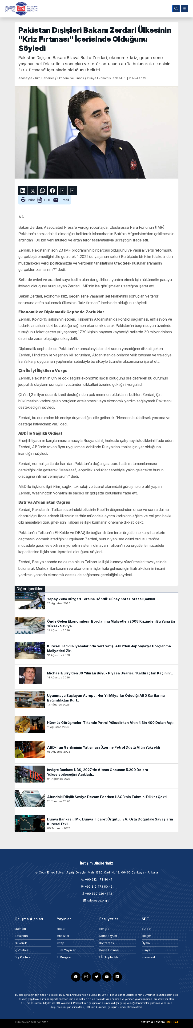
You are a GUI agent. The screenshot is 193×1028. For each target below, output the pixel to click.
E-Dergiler (64, 957)
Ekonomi (21, 928)
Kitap (60, 943)
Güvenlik (21, 943)
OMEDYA (171, 1022)
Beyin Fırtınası (109, 950)
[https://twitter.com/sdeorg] (96, 977)
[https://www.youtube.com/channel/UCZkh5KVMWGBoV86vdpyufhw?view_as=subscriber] (107, 977)
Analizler (63, 936)
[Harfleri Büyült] (62, 190)
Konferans (106, 943)
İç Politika (21, 950)
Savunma (21, 936)
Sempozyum (108, 936)
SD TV (146, 928)
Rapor (61, 928)
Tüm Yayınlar (66, 950)
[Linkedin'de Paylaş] (23, 190)
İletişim (147, 936)
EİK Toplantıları (110, 957)
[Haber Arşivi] (176, 8)
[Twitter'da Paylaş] (32, 190)
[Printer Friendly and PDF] (44, 199)
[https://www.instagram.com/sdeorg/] (86, 977)
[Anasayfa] (20, 8)
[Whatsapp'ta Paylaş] (42, 190)
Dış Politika (22, 957)
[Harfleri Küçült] (72, 190)
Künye (146, 950)
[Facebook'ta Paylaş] (52, 190)
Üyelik (146, 943)
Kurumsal (148, 957)
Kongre (104, 928)
